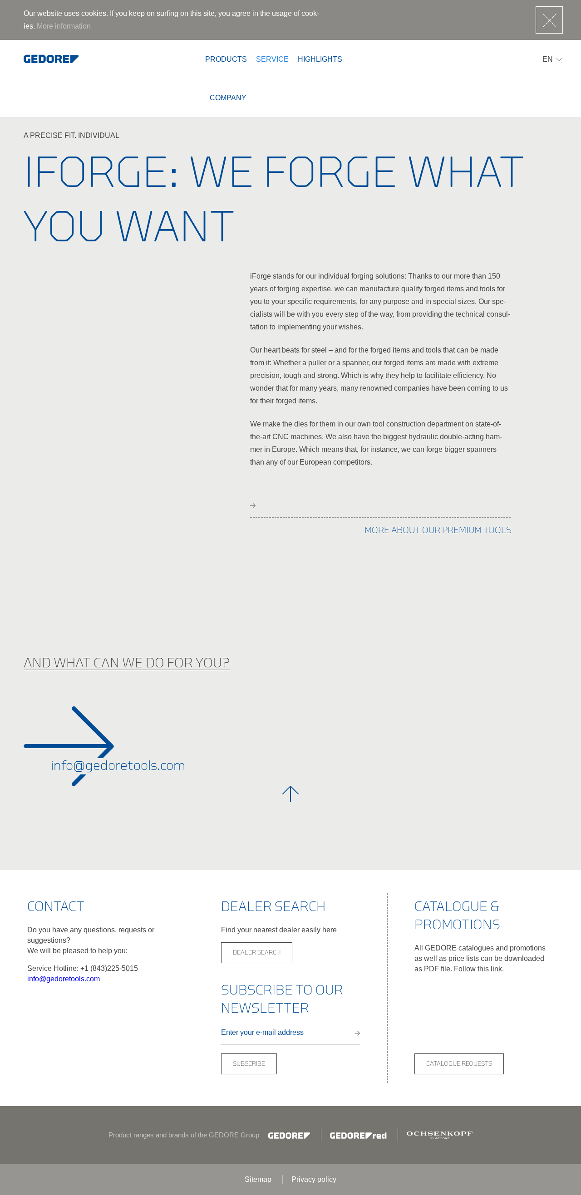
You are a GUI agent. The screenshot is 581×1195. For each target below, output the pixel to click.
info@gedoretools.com (63, 979)
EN (547, 59)
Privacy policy (313, 1179)
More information (64, 26)
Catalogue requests (459, 1064)
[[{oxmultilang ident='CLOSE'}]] (549, 20)
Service (272, 59)
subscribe (249, 1064)
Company (228, 98)
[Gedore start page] (51, 59)
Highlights (320, 59)
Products (226, 59)
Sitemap (259, 1179)
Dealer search (257, 953)
